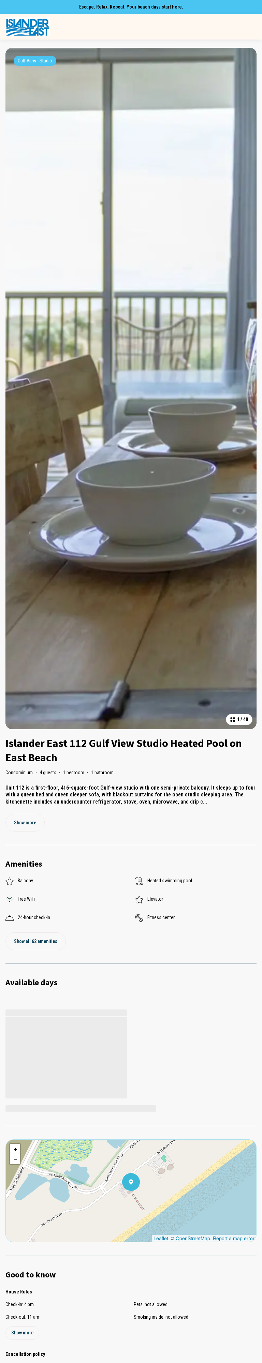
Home (57, 27)
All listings (85, 27)
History (144, 27)
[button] (140, 1200)
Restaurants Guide (237, 27)
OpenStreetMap (193, 1238)
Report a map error (233, 1238)
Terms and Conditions (186, 27)
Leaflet (161, 1238)
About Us (115, 27)
